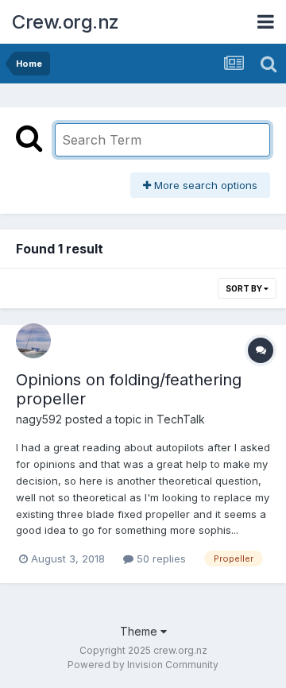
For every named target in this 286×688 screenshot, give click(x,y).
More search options (204, 185)
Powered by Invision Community (143, 665)
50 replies (159, 558)
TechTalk (181, 419)
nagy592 (39, 419)
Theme (140, 631)
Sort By (245, 288)
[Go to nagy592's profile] (33, 340)
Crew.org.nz (65, 21)
